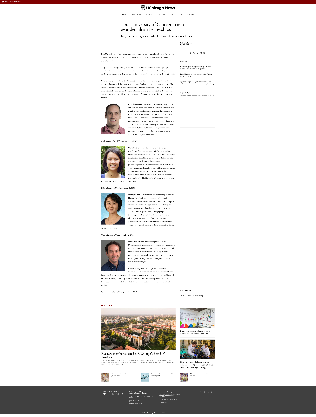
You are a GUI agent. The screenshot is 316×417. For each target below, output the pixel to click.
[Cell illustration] (145, 377)
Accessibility (163, 402)
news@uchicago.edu (136, 403)
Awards (182, 295)
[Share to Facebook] (191, 53)
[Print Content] (204, 53)
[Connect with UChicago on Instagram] (200, 392)
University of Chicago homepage (169, 392)
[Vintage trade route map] (105, 377)
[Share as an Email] (201, 53)
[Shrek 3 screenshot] (184, 377)
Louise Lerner (187, 43)
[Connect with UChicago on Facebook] (197, 392)
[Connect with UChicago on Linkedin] (208, 392)
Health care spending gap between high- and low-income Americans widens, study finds (195, 67)
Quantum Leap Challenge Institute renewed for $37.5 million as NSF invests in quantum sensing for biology (197, 83)
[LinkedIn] (197, 53)
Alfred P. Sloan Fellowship (194, 295)
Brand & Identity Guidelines (168, 399)
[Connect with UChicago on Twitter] (204, 392)
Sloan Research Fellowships (163, 54)
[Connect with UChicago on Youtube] (211, 392)
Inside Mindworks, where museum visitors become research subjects (196, 75)
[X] (194, 53)
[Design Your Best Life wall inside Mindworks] (197, 318)
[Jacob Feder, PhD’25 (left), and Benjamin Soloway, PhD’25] (197, 349)
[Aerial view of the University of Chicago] (138, 329)
